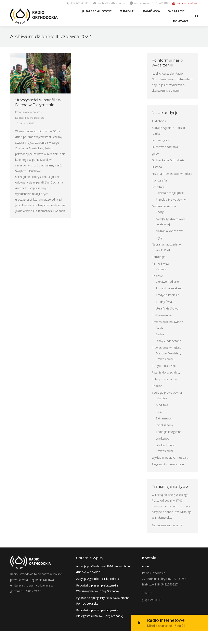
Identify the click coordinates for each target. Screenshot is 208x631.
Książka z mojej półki (170, 193)
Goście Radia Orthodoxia (168, 160)
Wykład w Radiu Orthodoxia (170, 457)
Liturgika (161, 398)
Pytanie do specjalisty (166, 372)
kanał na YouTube (187, 2)
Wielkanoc (162, 438)
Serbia (160, 334)
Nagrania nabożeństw (166, 244)
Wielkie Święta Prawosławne (165, 448)
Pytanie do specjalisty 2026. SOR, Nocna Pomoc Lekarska (102, 600)
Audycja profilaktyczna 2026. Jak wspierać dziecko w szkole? (103, 569)
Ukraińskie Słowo (167, 308)
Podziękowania (162, 315)
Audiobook (159, 121)
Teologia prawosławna (167, 392)
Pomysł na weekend (169, 288)
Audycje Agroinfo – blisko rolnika (168, 130)
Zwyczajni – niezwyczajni (168, 464)
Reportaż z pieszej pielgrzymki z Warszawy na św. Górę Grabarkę (97, 588)
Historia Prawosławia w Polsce (172, 174)
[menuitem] (96, 11)
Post (159, 412)
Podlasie (157, 276)
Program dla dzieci (164, 366)
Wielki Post (163, 250)
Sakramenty (163, 418)
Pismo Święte (161, 263)
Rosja (159, 327)
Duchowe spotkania (165, 147)
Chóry (160, 212)
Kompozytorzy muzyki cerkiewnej (170, 221)
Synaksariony (164, 425)
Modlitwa (162, 405)
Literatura (158, 187)
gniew (155, 153)
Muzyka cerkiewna (164, 206)
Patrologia (158, 257)
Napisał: (29, 117)
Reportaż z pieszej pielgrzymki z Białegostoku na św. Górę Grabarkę (99, 613)
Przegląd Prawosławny (171, 199)
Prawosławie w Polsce (27, 112)
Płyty (159, 238)
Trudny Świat (164, 302)
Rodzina (157, 386)
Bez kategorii (160, 140)
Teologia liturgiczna (168, 432)
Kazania (161, 269)
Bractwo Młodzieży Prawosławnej (168, 356)
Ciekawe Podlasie (167, 281)
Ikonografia (159, 180)
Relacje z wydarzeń (164, 379)
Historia (157, 167)
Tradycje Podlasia (167, 295)
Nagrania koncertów (169, 231)
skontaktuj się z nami (166, 90)
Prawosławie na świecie (167, 322)
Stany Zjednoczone (168, 341)
